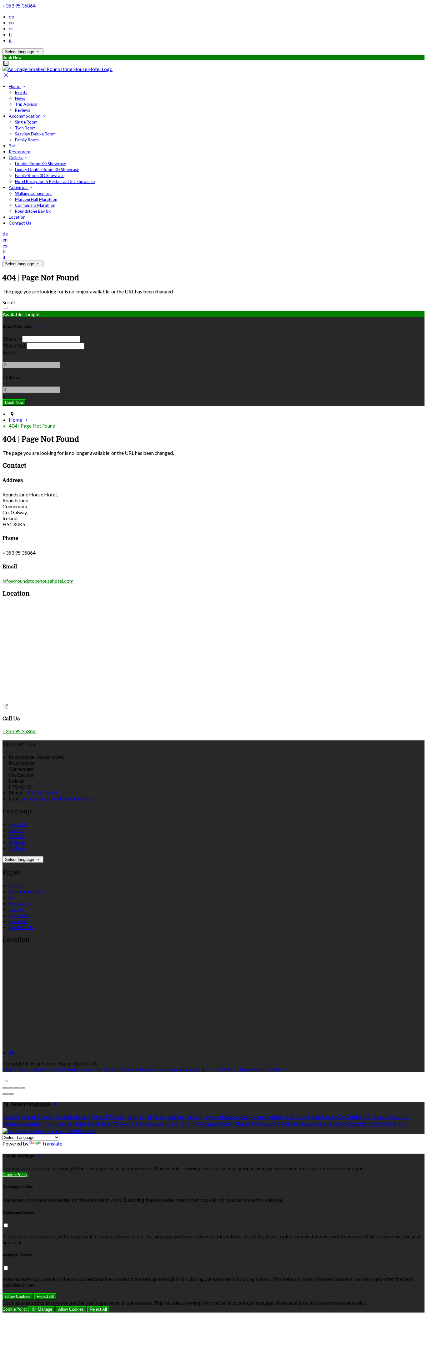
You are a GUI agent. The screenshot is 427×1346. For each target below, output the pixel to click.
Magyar (380, 1117)
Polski (227, 1124)
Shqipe (339, 1124)
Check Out (14, 345)
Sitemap (193, 1069)
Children (12, 377)
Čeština (353, 1117)
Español (17, 836)
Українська (151, 1124)
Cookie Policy (220, 1069)
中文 (402, 1124)
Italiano (17, 848)
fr (11, 34)
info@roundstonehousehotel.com (38, 581)
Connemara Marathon (35, 205)
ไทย (134, 1124)
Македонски (236, 1117)
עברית (47, 1124)
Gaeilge (176, 1117)
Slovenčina (385, 1124)
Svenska (305, 1124)
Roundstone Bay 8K (33, 211)
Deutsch (18, 824)
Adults (10, 352)
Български (308, 1117)
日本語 (172, 1124)
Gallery (16, 157)
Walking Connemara (33, 193)
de (11, 16)
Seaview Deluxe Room (35, 133)
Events (21, 92)
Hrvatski (399, 1117)
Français (18, 842)
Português (208, 1124)
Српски (322, 1124)
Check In (12, 339)
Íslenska (63, 1124)
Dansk (98, 1117)
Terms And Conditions (262, 1069)
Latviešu (212, 1117)
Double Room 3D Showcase (40, 163)
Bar (12, 145)
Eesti (132, 1117)
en (11, 22)
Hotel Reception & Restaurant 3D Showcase (55, 181)
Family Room (27, 139)
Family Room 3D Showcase (39, 175)
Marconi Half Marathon (36, 199)
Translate (52, 1143)
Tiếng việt (245, 1124)
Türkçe (121, 1124)
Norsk (80, 1124)
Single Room (26, 121)
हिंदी (366, 1117)
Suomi (160, 1117)
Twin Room (25, 127)
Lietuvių (193, 1117)
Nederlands (100, 1124)
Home (15, 86)
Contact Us (20, 223)
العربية (146, 1117)
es (11, 28)
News (20, 98)
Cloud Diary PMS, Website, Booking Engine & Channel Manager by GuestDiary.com (92, 1069)
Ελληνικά (116, 1117)
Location (17, 217)
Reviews (22, 110)
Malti (289, 1117)
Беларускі (333, 1117)
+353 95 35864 (19, 5)
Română (286, 1124)
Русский (267, 1124)
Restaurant (20, 151)
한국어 (188, 1124)
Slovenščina (360, 1124)
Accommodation (25, 116)
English (16, 830)
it (10, 40)
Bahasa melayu (267, 1117)
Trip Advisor (26, 104)
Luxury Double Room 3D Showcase (47, 169)
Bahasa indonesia (21, 1124)
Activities (18, 187)
